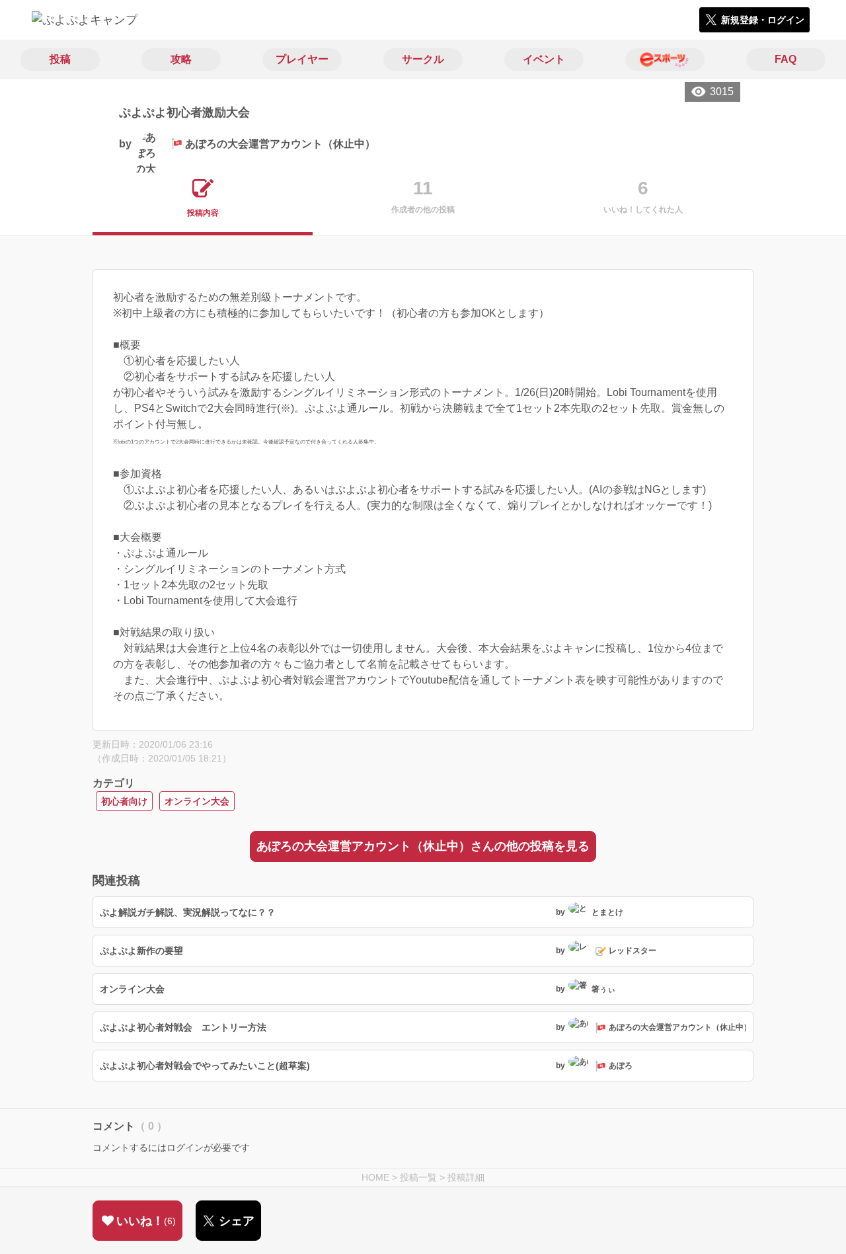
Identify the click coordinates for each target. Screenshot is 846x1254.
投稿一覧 (418, 1177)
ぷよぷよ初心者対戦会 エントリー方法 (183, 1027)
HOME (375, 1177)
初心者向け (124, 801)
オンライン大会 (197, 801)
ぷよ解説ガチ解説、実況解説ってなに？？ (188, 912)
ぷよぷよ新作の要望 (141, 950)
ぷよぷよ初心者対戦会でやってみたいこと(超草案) (205, 1065)
